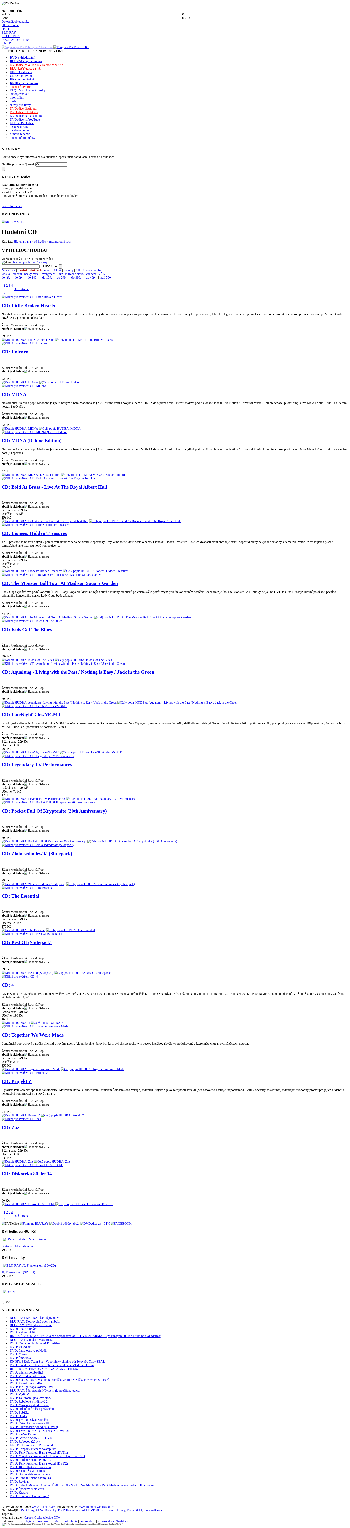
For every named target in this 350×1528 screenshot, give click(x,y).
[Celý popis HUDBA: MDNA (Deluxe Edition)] (93, 474)
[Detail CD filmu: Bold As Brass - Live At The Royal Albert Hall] (49, 478)
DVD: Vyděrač (19, 1394)
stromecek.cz (106, 1521)
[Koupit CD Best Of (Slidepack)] (27, 973)
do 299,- (62, 277)
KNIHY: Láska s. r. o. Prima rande (32, 1445)
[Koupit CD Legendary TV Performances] (33, 798)
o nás (13, 101)
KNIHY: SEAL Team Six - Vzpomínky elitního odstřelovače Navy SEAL (57, 1361)
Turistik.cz (123, 1521)
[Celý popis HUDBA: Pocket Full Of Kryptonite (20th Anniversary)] (132, 841)
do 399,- (76, 277)
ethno (47, 270)
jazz (60, 274)
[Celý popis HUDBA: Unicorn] (60, 382)
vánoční (91, 274)
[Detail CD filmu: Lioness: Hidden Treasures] (36, 524)
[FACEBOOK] (121, 1223)
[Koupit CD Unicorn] (20, 382)
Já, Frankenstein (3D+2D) (18, 1272)
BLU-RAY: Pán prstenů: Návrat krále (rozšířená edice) (45, 1390)
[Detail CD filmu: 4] (20, 976)
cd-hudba (40, 241)
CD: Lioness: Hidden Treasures (34, 533)
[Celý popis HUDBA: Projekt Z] (62, 1115)
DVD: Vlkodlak (20, 1347)
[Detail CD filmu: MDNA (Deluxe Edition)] (35, 432)
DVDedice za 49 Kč (23, 65)
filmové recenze (20, 134)
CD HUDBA (11, 36)
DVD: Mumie (19, 1354)
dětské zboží (87, 1521)
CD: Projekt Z (17, 1081)
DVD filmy (27, 1510)
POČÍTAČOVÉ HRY (16, 39)
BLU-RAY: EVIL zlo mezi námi (31, 1325)
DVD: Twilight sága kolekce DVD (32, 1387)
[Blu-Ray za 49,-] (13, 221)
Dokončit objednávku (17, 21)
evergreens (48, 274)
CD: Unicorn (15, 351)
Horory (108, 1510)
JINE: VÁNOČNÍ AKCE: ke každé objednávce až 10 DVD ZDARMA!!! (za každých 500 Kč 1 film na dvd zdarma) (85, 1336)
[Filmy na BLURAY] (34, 1223)
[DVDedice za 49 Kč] (95, 1223)
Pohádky (50, 1510)
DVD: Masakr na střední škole (29, 1405)
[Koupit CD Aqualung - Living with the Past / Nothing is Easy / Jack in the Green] (59, 702)
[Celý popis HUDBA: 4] (47, 1022)
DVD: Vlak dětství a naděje (27, 1470)
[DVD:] (9, 1291)
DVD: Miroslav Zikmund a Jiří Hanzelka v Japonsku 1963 (47, 1456)
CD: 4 (8, 985)
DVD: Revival (19, 1481)
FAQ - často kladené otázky (27, 90)
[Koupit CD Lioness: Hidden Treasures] (32, 571)
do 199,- (47, 277)
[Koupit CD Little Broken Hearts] (28, 339)
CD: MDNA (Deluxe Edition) (32, 440)
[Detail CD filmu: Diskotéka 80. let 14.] (32, 1165)
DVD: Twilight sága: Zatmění (29, 1419)
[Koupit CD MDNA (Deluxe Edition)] (31, 474)
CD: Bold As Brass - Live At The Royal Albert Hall (54, 487)
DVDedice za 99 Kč (50, 65)
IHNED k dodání (21, 72)
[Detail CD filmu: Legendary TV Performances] (38, 756)
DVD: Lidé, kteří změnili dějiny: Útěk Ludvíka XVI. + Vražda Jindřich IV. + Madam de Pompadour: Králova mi (82, 1485)
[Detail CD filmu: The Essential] (27, 887)
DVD (5, 29)
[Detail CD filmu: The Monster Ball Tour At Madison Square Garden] (51, 574)
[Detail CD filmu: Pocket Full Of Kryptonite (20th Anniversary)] (48, 802)
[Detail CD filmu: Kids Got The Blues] (32, 621)
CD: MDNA (14, 394)
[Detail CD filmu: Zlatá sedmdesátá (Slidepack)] (38, 845)
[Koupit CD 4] (16, 1022)
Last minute (69, 1521)
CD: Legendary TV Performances (37, 764)
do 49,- (6, 277)
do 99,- (19, 277)
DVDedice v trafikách (24, 112)
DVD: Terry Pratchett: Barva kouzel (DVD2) (39, 1463)
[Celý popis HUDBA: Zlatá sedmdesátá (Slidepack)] (100, 884)
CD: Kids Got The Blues (27, 629)
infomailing (17, 97)
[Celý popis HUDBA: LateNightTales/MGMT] (91, 752)
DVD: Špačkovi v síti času (27, 1489)
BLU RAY (9, 32)
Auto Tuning (52, 1521)
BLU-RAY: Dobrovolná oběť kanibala (35, 1321)
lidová (57, 270)
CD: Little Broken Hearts (28, 305)
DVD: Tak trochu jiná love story (30, 1398)
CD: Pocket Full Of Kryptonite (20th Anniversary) (54, 811)
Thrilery (120, 1510)
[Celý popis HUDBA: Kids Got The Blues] (83, 660)
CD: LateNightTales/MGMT (31, 714)
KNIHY (7, 43)
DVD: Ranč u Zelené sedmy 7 (29, 1496)
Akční (40, 1510)
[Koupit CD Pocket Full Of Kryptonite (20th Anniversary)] (44, 841)
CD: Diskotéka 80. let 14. (27, 1173)
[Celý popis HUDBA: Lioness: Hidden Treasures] (95, 571)
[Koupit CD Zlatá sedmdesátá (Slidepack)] (33, 884)
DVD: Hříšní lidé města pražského (32, 1409)
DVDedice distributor (23, 108)
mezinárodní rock (60, 241)
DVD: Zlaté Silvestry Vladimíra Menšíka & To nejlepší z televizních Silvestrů (59, 1379)
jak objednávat (19, 94)
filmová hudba (92, 270)
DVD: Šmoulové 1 (22, 1358)
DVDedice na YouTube (25, 119)
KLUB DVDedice (22, 123)
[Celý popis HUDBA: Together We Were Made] (92, 1069)
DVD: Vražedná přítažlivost (28, 1376)
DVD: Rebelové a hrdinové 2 (29, 1401)
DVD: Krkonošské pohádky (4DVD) (34, 1427)
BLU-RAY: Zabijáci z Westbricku (31, 1339)
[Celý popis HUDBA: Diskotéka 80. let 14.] (84, 1204)
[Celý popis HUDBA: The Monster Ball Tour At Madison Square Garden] (142, 617)
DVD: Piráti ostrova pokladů (28, 1350)
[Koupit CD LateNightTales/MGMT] (30, 752)
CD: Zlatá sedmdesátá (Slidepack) (37, 853)
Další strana (21, 289)
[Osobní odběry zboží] (64, 1223)
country (68, 270)
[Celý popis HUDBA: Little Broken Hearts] (84, 339)
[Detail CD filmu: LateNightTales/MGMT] (34, 706)
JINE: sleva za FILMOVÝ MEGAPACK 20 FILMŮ (44, 1368)
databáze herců (19, 130)
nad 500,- (106, 277)
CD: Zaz (10, 1127)
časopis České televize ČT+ (42, 1517)
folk (78, 270)
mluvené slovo (74, 274)
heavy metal (31, 274)
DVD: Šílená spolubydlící (26, 1372)
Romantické (134, 1510)
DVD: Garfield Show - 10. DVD (31, 1438)
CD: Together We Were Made (33, 1035)
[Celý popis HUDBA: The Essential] (70, 930)
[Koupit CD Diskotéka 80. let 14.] (28, 1204)
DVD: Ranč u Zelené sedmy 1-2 (30, 1459)
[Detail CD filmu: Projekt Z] (25, 1072)
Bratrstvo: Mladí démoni (17, 1246)
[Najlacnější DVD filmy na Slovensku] (27, 47)
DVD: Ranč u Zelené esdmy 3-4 (30, 1478)
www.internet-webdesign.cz (96, 1506)
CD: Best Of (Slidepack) (27, 942)
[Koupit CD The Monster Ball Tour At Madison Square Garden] (47, 617)
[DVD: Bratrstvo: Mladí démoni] (25, 1239)
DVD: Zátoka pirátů (23, 1332)
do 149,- (33, 277)
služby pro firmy (20, 105)
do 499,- (91, 277)
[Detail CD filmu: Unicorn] (24, 343)
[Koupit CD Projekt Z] (21, 1115)
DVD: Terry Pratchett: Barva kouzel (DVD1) (39, 1452)
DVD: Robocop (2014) (25, 1441)
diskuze (19, 126)
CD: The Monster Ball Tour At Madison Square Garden (60, 583)
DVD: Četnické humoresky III (29, 1423)
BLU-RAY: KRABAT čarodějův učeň (34, 1318)
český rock (8, 270)
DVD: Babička (19, 1412)
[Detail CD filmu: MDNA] (24, 386)
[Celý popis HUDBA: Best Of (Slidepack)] (82, 973)
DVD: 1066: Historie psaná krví (30, 1467)
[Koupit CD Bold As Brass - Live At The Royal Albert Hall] (45, 521)
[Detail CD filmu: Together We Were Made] (35, 1026)
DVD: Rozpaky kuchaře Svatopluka (33, 1449)
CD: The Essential (20, 896)
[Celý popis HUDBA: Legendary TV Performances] (100, 798)
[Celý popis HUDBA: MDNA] (60, 428)
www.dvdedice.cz (43, 1506)
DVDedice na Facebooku (26, 115)
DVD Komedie (68, 1510)
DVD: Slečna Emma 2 (24, 1434)
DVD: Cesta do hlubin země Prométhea (35, 1343)
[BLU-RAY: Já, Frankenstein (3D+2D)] (30, 1265)
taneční (17, 274)
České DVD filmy (91, 1510)
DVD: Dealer (18, 1416)
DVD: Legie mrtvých (23, 1328)
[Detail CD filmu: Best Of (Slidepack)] (32, 933)
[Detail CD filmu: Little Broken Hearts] (32, 297)
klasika (6, 274)
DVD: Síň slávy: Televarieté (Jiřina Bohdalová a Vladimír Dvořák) (52, 1365)
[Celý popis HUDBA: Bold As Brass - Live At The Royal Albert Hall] (135, 521)
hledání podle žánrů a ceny (30, 262)
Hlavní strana (10, 25)
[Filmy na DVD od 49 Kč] (71, 47)
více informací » (12, 206)
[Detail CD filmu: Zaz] (21, 1119)
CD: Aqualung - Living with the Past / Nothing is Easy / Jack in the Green (78, 672)
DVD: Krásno (19, 1492)
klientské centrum (21, 86)
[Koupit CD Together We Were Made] (31, 1069)
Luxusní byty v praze (28, 1521)
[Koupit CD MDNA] (20, 428)
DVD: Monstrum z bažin (26, 1383)
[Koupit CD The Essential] (23, 930)
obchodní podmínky (22, 137)
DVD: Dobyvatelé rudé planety (30, 1474)
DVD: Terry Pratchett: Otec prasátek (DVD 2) (39, 1430)
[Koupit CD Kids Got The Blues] (28, 660)
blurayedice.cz (153, 1510)
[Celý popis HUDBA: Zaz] (52, 1161)
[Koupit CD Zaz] (17, 1161)
